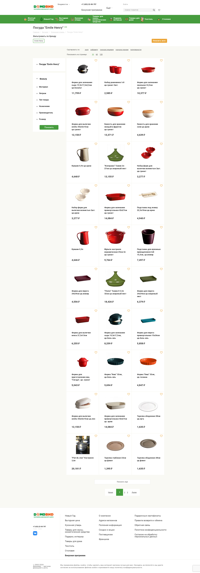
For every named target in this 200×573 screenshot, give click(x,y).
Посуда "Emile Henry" (49, 64)
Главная (36, 32)
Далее (134, 492)
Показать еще (122, 482)
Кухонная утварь (57, 32)
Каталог (45, 32)
